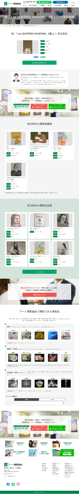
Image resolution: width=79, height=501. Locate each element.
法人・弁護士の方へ (68, 470)
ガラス (69, 365)
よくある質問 (44, 468)
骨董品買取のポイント (69, 467)
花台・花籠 (33, 365)
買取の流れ (44, 463)
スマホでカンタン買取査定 (57, 104)
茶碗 (39, 365)
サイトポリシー (68, 475)
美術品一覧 (44, 467)
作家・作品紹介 (55, 470)
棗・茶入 (52, 365)
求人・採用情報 (55, 473)
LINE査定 (54, 465)
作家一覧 (43, 465)
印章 (16, 366)
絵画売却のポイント (68, 465)
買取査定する (39, 107)
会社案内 (54, 472)
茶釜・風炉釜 (47, 365)
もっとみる (39, 272)
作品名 (52, 399)
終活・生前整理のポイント (70, 468)
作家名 (26, 399)
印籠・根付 (28, 365)
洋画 (46, 43)
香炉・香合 (57, 365)
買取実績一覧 (55, 467)
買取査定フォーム (55, 463)
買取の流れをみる (39, 295)
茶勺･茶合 (64, 365)
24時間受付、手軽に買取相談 (39, 104)
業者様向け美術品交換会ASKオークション (69, 472)
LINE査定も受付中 (57, 107)
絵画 (49, 43)
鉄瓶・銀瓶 (23, 365)
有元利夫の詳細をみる (39, 63)
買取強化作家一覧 (55, 468)
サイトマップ (67, 476)
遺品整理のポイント (68, 463)
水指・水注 (42, 365)
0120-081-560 (9, 473)
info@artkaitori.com (11, 476)
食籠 (67, 365)
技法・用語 (44, 470)
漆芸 (14, 366)
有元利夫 (47, 41)
